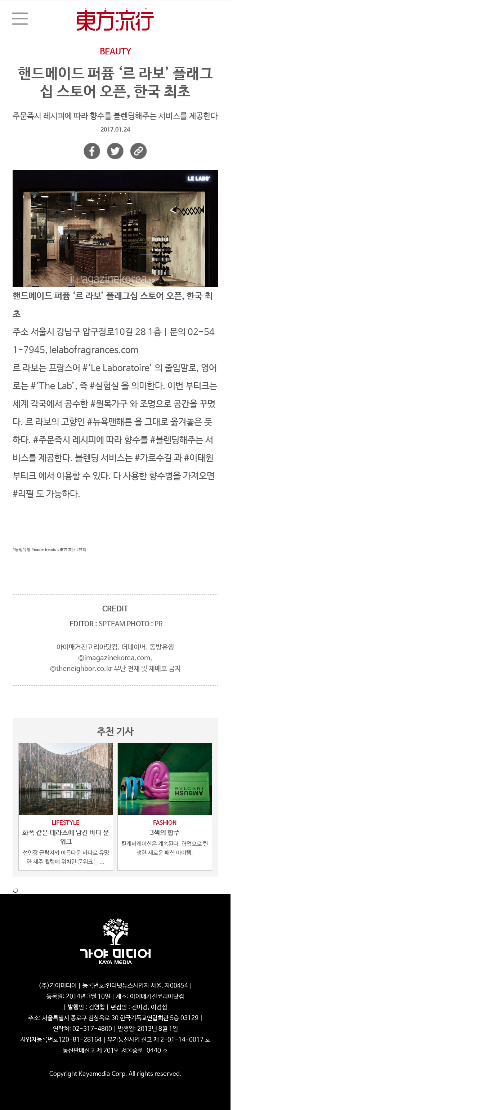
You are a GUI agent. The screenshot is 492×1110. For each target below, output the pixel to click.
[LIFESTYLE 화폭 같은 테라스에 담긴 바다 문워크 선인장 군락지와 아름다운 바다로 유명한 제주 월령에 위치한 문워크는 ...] (66, 779)
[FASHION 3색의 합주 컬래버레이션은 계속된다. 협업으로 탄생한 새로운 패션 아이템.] (165, 779)
